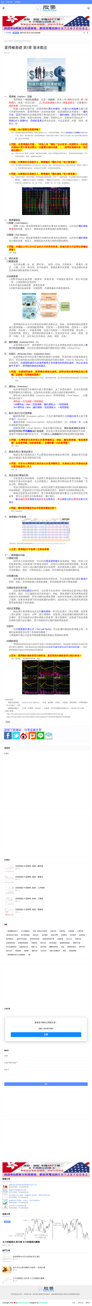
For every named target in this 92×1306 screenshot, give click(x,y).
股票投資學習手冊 (48, 939)
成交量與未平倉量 (12, 935)
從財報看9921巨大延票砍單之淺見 (26, 1257)
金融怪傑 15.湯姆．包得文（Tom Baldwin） (25, 1200)
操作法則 (9, 951)
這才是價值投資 (11, 947)
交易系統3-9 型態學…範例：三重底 (29, 899)
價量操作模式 (71, 947)
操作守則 (82, 947)
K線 (29, 955)
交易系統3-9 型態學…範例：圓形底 (29, 866)
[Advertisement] (46, 834)
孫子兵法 (69, 939)
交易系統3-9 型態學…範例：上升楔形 (30, 888)
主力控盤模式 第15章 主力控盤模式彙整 (21, 1242)
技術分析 (36, 935)
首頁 (2, 2)
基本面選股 (53, 943)
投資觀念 (64, 935)
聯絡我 (88, 1302)
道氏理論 (43, 947)
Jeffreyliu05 (43, 1303)
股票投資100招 (34, 939)
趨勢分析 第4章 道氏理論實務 (30, 33)
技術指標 (45, 935)
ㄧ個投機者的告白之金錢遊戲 (15, 955)
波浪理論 (82, 935)
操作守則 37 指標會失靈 (17, 1206)
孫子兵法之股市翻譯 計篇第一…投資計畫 (29, 1267)
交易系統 (17, 2)
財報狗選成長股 (23, 943)
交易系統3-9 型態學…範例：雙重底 (29, 909)
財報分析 (78, 939)
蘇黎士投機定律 (55, 951)
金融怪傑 (60, 939)
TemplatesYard (23, 1303)
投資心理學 (54, 935)
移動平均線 (76, 943)
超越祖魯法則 (24, 947)
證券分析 (43, 951)
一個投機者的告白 (12, 931)
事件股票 (73, 935)
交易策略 (71, 931)
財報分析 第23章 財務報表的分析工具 (23, 1185)
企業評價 (80, 931)
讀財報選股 (72, 951)
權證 (64, 951)
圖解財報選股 (53, 947)
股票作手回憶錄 (22, 939)
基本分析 (43, 943)
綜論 (62, 947)
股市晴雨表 (9, 939)
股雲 (5, 1245)
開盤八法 (34, 947)
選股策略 (18, 951)
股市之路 (9, 2)
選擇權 (10, 41)
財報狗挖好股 (10, 943)
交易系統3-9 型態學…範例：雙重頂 (29, 877)
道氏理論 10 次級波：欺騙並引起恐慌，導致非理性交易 (29, 1195)
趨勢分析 (34, 951)
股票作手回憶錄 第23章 (17, 1190)
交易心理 (53, 931)
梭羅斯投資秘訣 (65, 943)
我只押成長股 (25, 935)
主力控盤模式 (25, 931)
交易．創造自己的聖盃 (40, 931)
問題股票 (34, 943)
